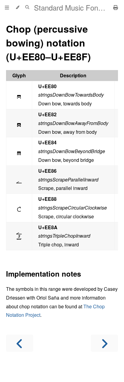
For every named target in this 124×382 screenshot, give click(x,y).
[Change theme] (17, 7)
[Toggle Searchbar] (27, 7)
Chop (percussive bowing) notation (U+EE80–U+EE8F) (48, 42)
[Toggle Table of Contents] (7, 7)
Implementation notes (43, 273)
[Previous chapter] (19, 343)
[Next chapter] (104, 343)
